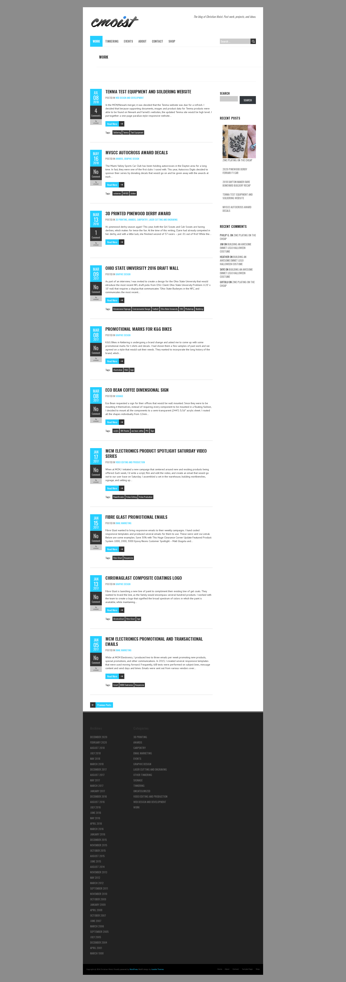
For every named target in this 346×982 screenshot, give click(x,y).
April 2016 (96, 823)
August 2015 (97, 856)
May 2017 (95, 780)
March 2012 (97, 883)
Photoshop (189, 309)
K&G (126, 369)
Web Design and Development (130, 97)
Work (96, 41)
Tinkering (111, 41)
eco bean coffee (137, 430)
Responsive (128, 557)
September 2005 (99, 932)
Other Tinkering (142, 775)
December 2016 (98, 796)
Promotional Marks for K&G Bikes (138, 329)
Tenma (126, 132)
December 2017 (98, 769)
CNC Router (125, 430)
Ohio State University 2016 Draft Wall (142, 268)
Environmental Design (141, 309)
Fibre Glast (117, 557)
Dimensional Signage (121, 309)
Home (219, 969)
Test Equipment (137, 132)
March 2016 (97, 829)
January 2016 (97, 834)
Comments (96, 115)
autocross (117, 193)
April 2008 (96, 910)
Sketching (199, 309)
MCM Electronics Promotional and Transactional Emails (154, 641)
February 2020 (98, 742)
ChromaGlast (118, 618)
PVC (147, 430)
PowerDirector (118, 497)
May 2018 (95, 758)
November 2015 (98, 845)
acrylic (115, 430)
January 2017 (97, 791)
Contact (157, 41)
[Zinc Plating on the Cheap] (239, 141)
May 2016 (95, 818)
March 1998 (97, 953)
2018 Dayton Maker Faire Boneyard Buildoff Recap (237, 183)
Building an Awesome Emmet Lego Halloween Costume (235, 247)
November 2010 (98, 894)
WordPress (134, 969)
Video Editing (131, 497)
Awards (119, 158)
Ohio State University (169, 309)
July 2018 (95, 753)
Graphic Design (131, 158)
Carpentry (142, 219)
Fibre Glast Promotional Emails (136, 517)
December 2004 (98, 942)
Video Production (145, 497)
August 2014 (97, 867)
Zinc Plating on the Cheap (237, 160)
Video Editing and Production (130, 462)
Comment (96, 176)
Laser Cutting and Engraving (163, 219)
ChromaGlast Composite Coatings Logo (143, 577)
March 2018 (97, 764)
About (142, 41)
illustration (117, 369)
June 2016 (95, 813)
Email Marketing (123, 523)
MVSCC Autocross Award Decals (136, 152)
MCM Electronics (126, 685)
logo (132, 369)
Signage (119, 396)
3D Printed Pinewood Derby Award (138, 213)
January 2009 (98, 904)
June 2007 (95, 921)
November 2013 (98, 872)
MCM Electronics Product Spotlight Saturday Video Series (156, 453)
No (96, 171)
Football (155, 309)
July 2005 (95, 937)
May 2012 (95, 877)
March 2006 (97, 926)
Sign (152, 430)
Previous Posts (104, 705)
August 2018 (97, 748)
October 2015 (98, 850)
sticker (133, 193)
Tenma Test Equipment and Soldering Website (148, 91)
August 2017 (97, 775)
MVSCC (125, 193)
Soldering (117, 132)
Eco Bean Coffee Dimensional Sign (136, 389)
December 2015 (98, 840)
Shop (171, 41)
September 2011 (99, 888)
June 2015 (95, 861)
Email (115, 685)
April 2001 (96, 948)
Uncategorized (141, 791)
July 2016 (95, 807)
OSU (181, 309)
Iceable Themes (157, 969)
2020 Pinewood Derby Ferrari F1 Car (235, 171)
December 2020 (98, 737)
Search (225, 93)
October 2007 (98, 915)
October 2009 (98, 899)
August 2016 (97, 802)
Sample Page (247, 969)
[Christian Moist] (115, 16)
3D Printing (121, 219)
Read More (112, 124)
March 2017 (96, 786)
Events (128, 41)
